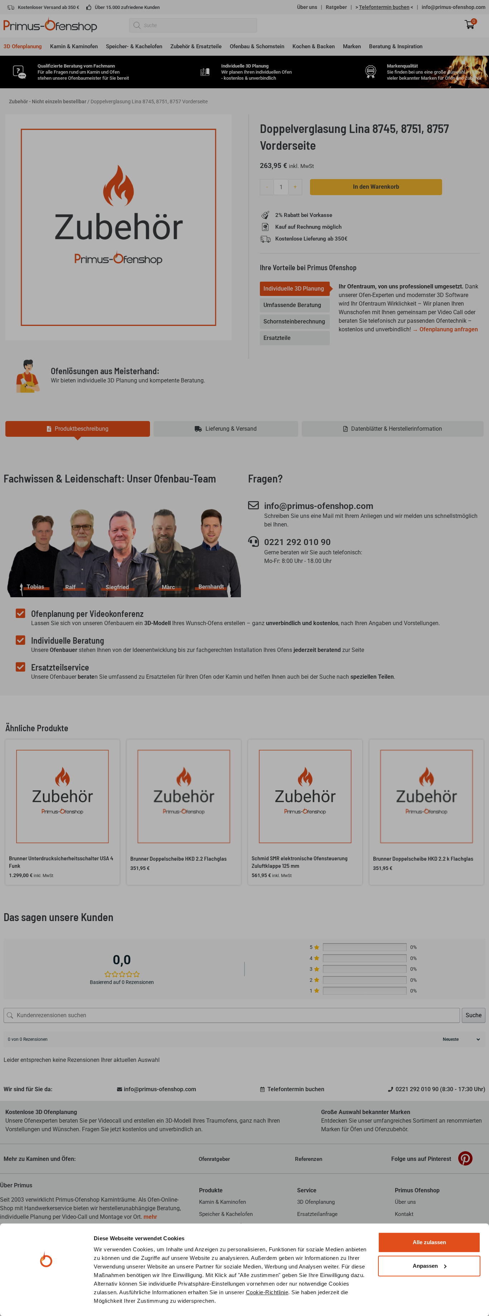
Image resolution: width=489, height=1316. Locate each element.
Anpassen (425, 1266)
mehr (150, 1216)
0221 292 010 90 (297, 542)
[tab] (295, 289)
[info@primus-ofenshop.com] (253, 505)
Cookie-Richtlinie (267, 1292)
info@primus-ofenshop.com (453, 7)
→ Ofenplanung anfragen (445, 329)
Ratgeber (336, 7)
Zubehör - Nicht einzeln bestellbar (47, 101)
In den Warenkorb (376, 186)
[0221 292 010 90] (253, 541)
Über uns (307, 7)
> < (384, 7)
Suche (473, 1015)
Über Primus (16, 1185)
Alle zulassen (429, 1242)
